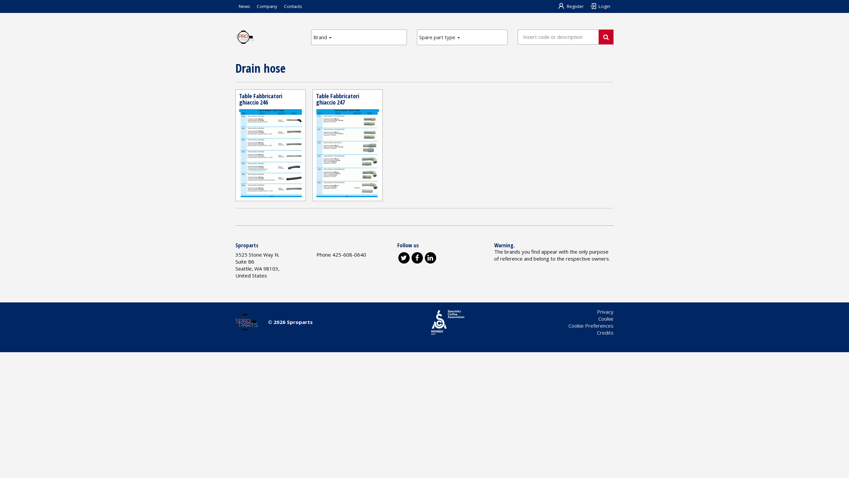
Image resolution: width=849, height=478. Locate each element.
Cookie (606, 318)
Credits (605, 332)
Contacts (293, 6)
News (244, 6)
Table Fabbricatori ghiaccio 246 (260, 99)
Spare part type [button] (438, 37)
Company (267, 6)
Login (604, 6)
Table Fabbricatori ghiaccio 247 (337, 99)
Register (575, 6)
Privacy (605, 311)
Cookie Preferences (591, 325)
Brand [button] (320, 37)
